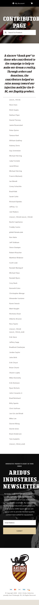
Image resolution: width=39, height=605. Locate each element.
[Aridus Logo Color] (19, 555)
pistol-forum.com (16, 232)
